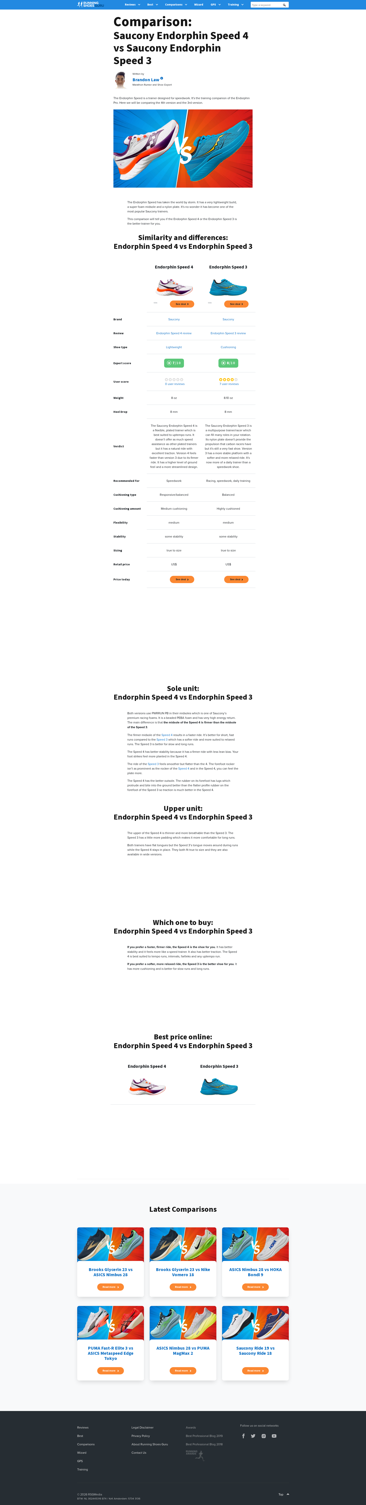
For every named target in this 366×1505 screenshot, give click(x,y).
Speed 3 (162, 739)
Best (150, 5)
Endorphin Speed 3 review (228, 333)
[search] (284, 5)
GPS (213, 5)
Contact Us (139, 1452)
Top (281, 1494)
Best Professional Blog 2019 (204, 1436)
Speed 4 (167, 735)
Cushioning (228, 347)
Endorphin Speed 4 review (174, 333)
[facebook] (243, 1435)
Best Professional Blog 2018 (204, 1444)
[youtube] (274, 1435)
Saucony (174, 319)
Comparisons (173, 5)
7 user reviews (229, 384)
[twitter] (253, 1435)
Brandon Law (146, 79)
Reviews (130, 5)
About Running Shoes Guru (150, 1444)
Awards (191, 1427)
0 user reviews (175, 384)
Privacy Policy (141, 1436)
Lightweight (174, 347)
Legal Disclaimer (142, 1427)
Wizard (198, 5)
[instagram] (263, 1435)
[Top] (288, 1495)
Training (233, 5)
